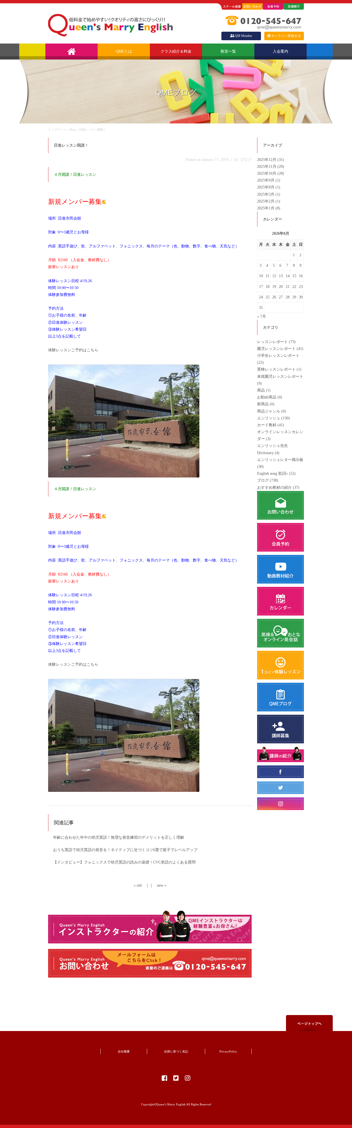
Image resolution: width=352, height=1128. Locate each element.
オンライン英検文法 (286, 36)
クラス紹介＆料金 (176, 51)
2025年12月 (267, 160)
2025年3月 (266, 194)
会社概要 (124, 1051)
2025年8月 (266, 187)
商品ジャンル (268, 411)
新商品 (263, 404)
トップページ (57, 129)
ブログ (263, 480)
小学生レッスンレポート (278, 355)
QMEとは (124, 51)
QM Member (243, 36)
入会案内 (280, 51)
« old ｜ (141, 885)
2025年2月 (266, 201)
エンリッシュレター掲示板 (280, 460)
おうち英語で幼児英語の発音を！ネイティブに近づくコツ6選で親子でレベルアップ (125, 850)
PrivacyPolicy (228, 1051)
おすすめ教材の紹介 (274, 487)
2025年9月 (266, 180)
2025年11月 (267, 166)
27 (281, 297)
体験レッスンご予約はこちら (73, 350)
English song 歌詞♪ (272, 473)
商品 (261, 390)
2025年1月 (266, 208)
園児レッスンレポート (276, 349)
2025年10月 (267, 173)
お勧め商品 (266, 397)
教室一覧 (228, 51)
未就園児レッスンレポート (280, 376)
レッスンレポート (272, 342)
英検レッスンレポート (276, 369)
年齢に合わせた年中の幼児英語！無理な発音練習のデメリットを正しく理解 (118, 837)
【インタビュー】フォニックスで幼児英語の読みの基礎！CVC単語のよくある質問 (124, 862)
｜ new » (157, 885)
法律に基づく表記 (176, 1051)
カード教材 (266, 425)
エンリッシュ (268, 418)
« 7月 (261, 316)
